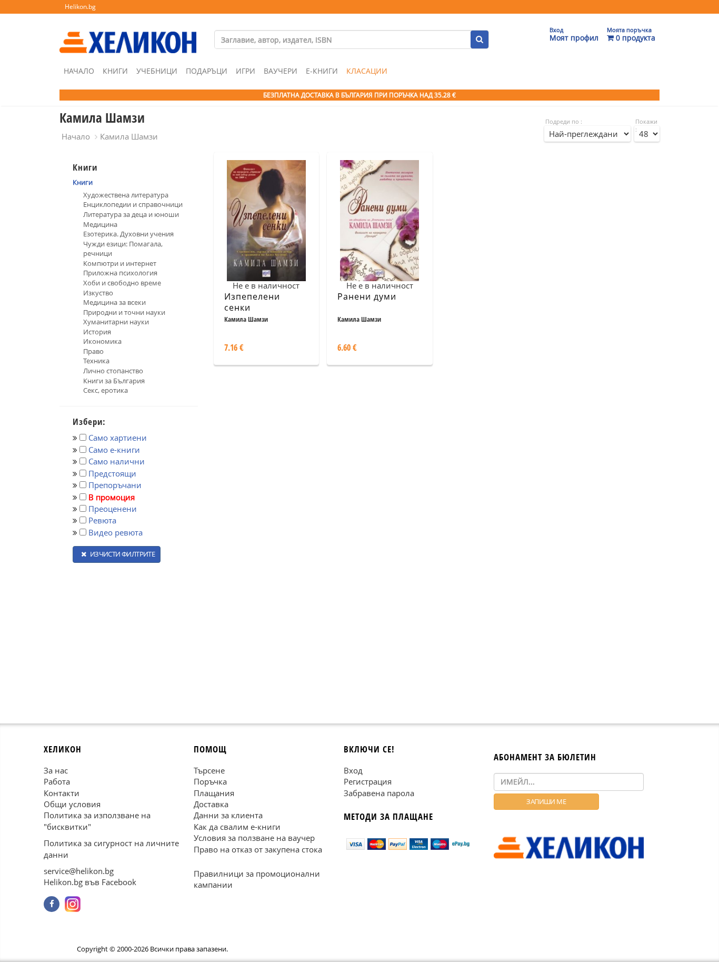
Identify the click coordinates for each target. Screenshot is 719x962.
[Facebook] (51, 904)
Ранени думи (366, 296)
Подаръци (206, 71)
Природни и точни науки (124, 312)
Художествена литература (125, 195)
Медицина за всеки (114, 302)
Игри (245, 71)
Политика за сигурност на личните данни (111, 848)
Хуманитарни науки (116, 321)
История (97, 331)
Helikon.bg (80, 6)
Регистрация (368, 781)
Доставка (211, 804)
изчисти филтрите (121, 554)
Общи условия (72, 804)
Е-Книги (322, 71)
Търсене (209, 770)
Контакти (61, 792)
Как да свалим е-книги (237, 826)
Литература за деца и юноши (131, 214)
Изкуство (98, 292)
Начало (79, 71)
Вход (353, 770)
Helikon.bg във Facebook (90, 882)
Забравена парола (379, 792)
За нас (56, 770)
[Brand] (128, 32)
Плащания (214, 792)
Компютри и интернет (119, 263)
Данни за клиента (228, 815)
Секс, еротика (105, 390)
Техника (96, 360)
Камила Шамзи (129, 136)
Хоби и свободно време (122, 282)
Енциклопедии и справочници (133, 204)
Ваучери (280, 71)
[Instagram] (73, 904)
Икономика (102, 341)
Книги (115, 71)
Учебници (156, 71)
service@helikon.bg (79, 871)
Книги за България (114, 380)
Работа (57, 781)
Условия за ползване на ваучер (254, 837)
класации (366, 71)
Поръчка (210, 781)
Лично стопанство (113, 370)
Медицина (100, 224)
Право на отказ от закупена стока (258, 849)
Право (93, 351)
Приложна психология (120, 272)
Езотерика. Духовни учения (128, 234)
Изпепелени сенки (252, 302)
